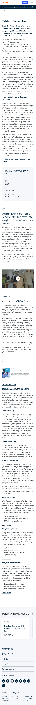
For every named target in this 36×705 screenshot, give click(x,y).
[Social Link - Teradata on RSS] (3, 685)
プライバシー (15, 696)
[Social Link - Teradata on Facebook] (24, 681)
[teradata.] (6, 2)
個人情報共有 (28, 696)
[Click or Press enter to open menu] (31, 2)
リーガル (15, 698)
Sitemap (4, 696)
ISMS (30, 698)
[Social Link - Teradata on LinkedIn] (3, 681)
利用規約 (23, 698)
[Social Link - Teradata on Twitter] (16, 681)
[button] (18, 278)
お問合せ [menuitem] (25, 2)
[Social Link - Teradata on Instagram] (28, 681)
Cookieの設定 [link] (6, 698)
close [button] (33, 7)
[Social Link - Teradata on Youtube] (20, 681)
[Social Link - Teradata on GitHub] (7, 681)
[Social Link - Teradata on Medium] (12, 681)
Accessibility (5, 700)
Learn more (6, 525)
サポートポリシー (27, 700)
